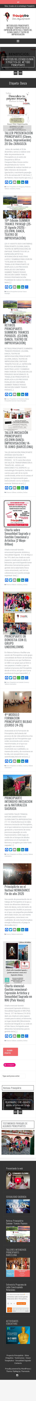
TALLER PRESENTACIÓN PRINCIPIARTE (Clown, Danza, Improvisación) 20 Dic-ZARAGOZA (19, 138)
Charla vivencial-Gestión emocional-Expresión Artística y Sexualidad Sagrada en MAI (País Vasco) (18, 992)
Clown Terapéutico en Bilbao (14, 765)
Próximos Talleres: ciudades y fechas (16, 492)
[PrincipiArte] (18, 17)
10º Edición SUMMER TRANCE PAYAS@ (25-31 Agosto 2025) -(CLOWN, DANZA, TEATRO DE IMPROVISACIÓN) (18, 229)
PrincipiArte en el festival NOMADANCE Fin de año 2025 (17, 890)
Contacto (18, 1393)
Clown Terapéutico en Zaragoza (15, 186)
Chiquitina (9, 1388)
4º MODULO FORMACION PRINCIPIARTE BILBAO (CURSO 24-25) (18, 719)
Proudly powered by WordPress (17, 1398)
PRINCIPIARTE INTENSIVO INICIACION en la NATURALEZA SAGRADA (18, 803)
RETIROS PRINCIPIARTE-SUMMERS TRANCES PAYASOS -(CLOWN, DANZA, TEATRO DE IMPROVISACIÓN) (17, 334)
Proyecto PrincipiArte (15, 1385)
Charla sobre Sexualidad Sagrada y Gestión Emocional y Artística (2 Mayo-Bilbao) (17, 536)
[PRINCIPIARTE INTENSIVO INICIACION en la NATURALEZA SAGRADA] (17, 785)
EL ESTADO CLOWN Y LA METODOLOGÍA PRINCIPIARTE (18, 60)
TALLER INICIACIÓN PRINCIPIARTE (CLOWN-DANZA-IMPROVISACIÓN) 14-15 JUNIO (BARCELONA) (19, 439)
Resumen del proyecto (19, 6)
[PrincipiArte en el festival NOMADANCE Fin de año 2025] (17, 874)
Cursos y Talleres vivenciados (14, 934)
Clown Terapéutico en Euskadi (14, 682)
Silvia (27, 1385)
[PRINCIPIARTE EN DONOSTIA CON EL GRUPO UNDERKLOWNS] (17, 613)
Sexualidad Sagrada (23, 1390)
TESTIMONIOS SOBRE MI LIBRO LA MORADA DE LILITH (18, 1115)
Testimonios (19, 1388)
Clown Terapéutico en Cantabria (15, 399)
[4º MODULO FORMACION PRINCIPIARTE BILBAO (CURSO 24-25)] (17, 702)
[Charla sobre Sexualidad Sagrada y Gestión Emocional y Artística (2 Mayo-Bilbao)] (17, 514)
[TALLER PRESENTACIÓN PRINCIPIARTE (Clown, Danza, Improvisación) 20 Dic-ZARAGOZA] (17, 111)
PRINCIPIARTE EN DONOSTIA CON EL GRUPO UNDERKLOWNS (16, 641)
